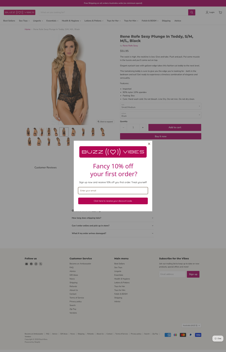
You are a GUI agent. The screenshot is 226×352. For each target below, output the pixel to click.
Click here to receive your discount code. (113, 201)
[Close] (149, 144)
